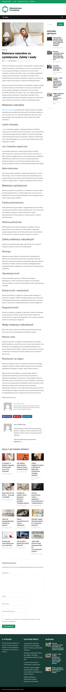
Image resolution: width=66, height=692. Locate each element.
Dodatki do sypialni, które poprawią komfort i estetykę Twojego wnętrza (23, 498)
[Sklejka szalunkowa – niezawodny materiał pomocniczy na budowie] (49, 94)
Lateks (4, 129)
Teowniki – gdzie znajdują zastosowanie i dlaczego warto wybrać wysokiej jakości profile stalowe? (57, 82)
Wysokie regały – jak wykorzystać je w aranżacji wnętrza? (37, 522)
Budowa (49, 639)
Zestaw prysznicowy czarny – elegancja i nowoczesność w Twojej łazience (37, 498)
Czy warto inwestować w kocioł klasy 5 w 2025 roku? (57, 68)
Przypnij (18, 416)
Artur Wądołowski (12, 61)
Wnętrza (4, 50)
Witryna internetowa (8, 611)
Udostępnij (8, 416)
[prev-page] (48, 108)
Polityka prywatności (23, 1)
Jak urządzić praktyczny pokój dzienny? (23, 543)
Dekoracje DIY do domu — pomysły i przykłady (8, 495)
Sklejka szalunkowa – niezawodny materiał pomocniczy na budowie (31, 679)
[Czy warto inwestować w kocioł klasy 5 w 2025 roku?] (49, 66)
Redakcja (32, 1)
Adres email (6, 604)
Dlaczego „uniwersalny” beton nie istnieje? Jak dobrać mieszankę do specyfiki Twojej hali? (58, 55)
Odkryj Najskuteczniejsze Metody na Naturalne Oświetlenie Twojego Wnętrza (37, 469)
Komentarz (6, 573)
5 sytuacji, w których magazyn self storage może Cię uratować (8, 467)
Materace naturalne (8, 110)
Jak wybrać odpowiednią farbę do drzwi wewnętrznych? (22, 466)
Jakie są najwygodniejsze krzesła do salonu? (8, 522)
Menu (6, 17)
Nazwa (4, 596)
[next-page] (51, 108)
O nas (14, 1)
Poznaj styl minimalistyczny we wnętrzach (8, 543)
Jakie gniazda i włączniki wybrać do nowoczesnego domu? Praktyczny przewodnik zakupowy (58, 41)
